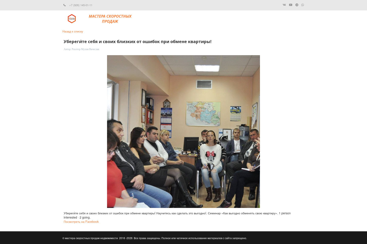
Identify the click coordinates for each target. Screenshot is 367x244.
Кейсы (206, 19)
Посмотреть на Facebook (81, 221)
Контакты (281, 19)
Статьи (261, 19)
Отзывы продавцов (232, 19)
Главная (171, 19)
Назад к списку (72, 31)
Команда (190, 19)
